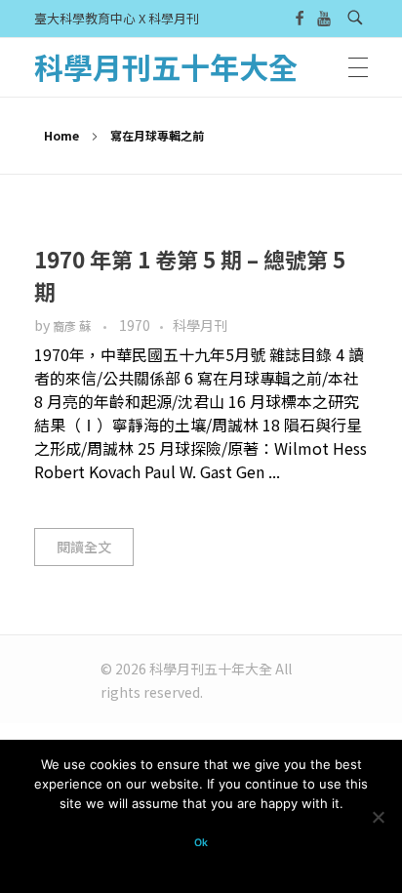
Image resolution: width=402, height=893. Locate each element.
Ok (201, 842)
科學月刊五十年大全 (166, 66)
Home (61, 135)
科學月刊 (200, 325)
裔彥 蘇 (73, 326)
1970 (134, 325)
